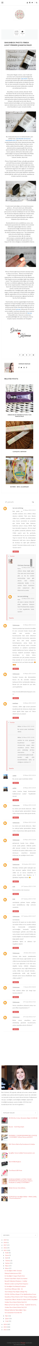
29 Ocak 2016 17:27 (29, 1017)
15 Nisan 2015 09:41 (29, 510)
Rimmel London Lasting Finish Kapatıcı (16, 1284)
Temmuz (8, 1260)
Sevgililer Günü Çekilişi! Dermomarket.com (22, 1153)
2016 (5, 1248)
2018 (5, 1242)
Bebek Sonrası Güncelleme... (17, 1188)
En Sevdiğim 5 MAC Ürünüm (13, 1270)
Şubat (7, 1318)
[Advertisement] (10, 1218)
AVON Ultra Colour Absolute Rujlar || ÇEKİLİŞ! (23, 1118)
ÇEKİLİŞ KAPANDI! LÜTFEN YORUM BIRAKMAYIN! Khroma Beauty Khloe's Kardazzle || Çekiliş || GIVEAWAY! (20, 1180)
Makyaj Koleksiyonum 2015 (13, 1273)
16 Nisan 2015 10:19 (29, 703)
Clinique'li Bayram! (20, 451)
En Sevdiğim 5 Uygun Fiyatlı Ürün (15, 1276)
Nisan (7, 1268)
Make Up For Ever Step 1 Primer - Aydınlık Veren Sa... (21, 1304)
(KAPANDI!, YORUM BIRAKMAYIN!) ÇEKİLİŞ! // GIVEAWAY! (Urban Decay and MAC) (23, 1136)
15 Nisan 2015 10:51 (28, 598)
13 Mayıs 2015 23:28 (29, 839)
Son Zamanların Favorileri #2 (13, 1312)
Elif (14, 887)
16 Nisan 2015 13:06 (28, 737)
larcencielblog (18, 508)
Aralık (7, 1252)
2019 (5, 1240)
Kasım (7, 1255)
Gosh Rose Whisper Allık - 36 (14, 1289)
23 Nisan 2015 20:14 (29, 775)
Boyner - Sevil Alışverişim (19, 487)
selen (14, 775)
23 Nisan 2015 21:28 (29, 805)
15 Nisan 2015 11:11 (29, 625)
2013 (5, 1327)
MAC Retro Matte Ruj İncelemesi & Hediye (22, 1144)
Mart (6, 1316)
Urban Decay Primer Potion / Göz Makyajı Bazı (19, 415)
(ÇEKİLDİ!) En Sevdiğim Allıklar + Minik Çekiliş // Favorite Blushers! (22, 1197)
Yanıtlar (12, 556)
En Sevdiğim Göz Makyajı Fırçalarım (15, 1286)
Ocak (7, 1321)
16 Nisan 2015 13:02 (28, 726)
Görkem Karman (24, 565)
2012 (5, 1329)
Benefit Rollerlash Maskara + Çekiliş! (16, 1281)
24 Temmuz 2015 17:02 (28, 899)
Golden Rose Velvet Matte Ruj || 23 (16, 1302)
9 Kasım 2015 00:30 (30, 987)
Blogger (23, 1343)
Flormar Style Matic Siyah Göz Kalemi (16, 1278)
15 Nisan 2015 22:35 (29, 673)
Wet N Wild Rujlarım (15, 1161)
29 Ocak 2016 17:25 (29, 1002)
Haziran (7, 1263)
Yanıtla (16, 551)
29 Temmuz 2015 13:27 (28, 916)
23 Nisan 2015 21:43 (29, 822)
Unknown (16, 625)
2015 (5, 1250)
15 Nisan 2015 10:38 (28, 567)
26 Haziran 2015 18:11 (29, 864)
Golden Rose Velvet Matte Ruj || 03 (16, 1307)
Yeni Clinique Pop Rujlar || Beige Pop (16, 1291)
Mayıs (7, 1266)
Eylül (6, 1258)
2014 (5, 1324)
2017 (5, 1245)
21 (22, 34)
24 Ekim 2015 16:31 (30, 953)
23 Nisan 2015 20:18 (29, 788)
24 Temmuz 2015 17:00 (28, 886)
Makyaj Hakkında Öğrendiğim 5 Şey (15, 1310)
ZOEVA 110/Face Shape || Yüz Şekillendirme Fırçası (20, 1294)
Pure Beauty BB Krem (15, 1170)
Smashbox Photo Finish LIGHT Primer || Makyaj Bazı (21, 1297)
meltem (15, 703)
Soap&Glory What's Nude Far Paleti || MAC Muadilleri (21, 1299)
